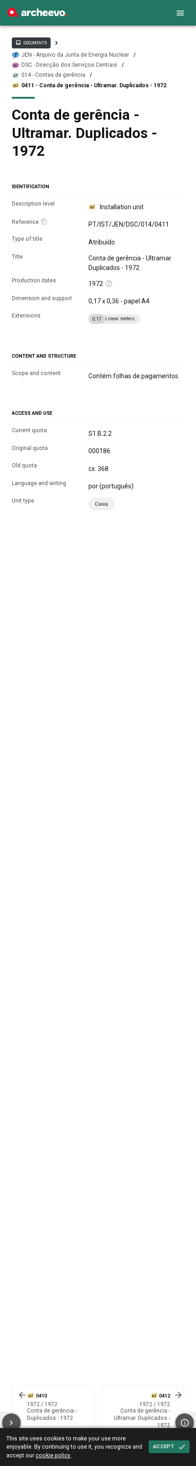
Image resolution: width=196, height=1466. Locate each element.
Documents (30, 42)
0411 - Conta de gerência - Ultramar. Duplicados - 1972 (93, 85)
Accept (163, 1446)
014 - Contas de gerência (53, 75)
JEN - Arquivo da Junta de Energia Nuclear (75, 55)
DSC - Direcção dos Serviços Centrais (69, 65)
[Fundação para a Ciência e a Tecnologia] (37, 14)
